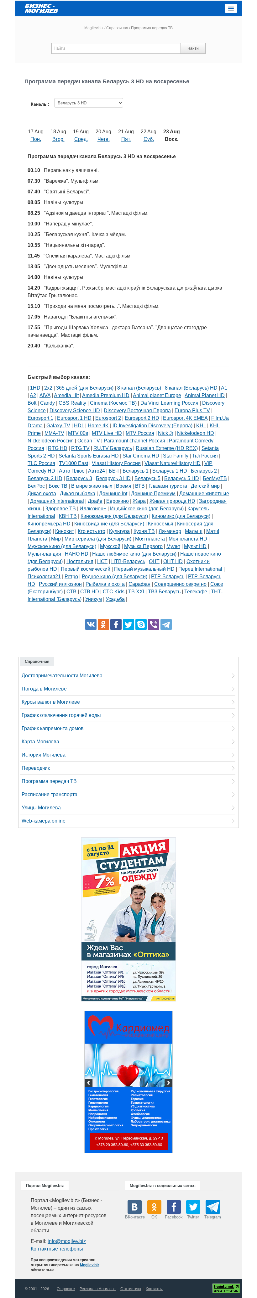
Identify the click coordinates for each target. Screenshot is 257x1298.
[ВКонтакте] (91, 624)
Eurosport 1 (40, 418)
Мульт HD (195, 546)
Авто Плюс (71, 471)
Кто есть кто (91, 531)
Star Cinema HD (141, 455)
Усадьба (115, 599)
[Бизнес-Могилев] (41, 8)
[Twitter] (128, 624)
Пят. (126, 139)
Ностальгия (79, 561)
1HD (35, 388)
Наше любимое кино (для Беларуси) (134, 554)
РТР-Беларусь (167, 576)
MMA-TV (54, 433)
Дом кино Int (113, 493)
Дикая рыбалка (77, 493)
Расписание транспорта (49, 794)
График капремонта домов (53, 728)
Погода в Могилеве (44, 688)
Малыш (193, 531)
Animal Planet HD (205, 395)
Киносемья (160, 523)
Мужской (110, 546)
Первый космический (85, 569)
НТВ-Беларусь (128, 561)
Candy (47, 403)
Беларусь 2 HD (45, 478)
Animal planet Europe (157, 395)
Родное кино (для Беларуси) (114, 576)
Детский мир (205, 486)
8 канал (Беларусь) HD (191, 388)
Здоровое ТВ (60, 508)
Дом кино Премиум (153, 493)
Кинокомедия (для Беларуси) (114, 516)
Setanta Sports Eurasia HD (89, 455)
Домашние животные (204, 493)
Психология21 (44, 576)
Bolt (32, 403)
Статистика (130, 1289)
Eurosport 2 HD (142, 418)
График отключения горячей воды (61, 715)
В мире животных (91, 486)
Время (123, 486)
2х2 (48, 388)
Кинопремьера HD (49, 523)
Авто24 (96, 471)
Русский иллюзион (60, 584)
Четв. (103, 139)
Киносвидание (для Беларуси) (109, 523)
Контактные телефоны (57, 1248)
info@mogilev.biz (67, 1241)
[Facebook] (116, 624)
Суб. (149, 139)
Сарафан (139, 584)
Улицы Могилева (41, 807)
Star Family (175, 455)
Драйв (95, 501)
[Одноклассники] (103, 624)
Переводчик (36, 768)
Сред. (81, 139)
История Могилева (44, 754)
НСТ (102, 561)
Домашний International (57, 501)
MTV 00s (78, 433)
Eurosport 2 (108, 418)
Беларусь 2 (204, 471)
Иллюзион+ (93, 508)
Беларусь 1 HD (169, 471)
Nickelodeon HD (195, 433)
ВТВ (140, 486)
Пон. (35, 139)
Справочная (117, 28)
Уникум (93, 599)
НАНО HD (76, 554)
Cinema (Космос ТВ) (113, 403)
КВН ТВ (68, 516)
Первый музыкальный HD (144, 569)
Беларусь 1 (136, 471)
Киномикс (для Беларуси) (181, 516)
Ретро (71, 576)
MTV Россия (140, 433)
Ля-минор (170, 531)
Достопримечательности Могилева (62, 675)
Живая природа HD (172, 501)
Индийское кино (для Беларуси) (147, 508)
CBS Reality (72, 403)
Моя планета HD (188, 538)
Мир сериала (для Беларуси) (98, 538)
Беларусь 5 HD (181, 478)
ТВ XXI (136, 591)
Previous (89, 1083)
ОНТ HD (173, 561)
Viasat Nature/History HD (172, 463)
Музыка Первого (143, 546)
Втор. (58, 139)
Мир (56, 538)
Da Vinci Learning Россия (169, 403)
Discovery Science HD (75, 410)
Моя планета (150, 538)
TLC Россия (41, 463)
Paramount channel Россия (134, 440)
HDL (79, 425)
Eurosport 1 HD (74, 418)
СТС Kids (113, 591)
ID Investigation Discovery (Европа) (152, 425)
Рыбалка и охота (105, 584)
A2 (33, 395)
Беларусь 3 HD (113, 478)
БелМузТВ (215, 478)
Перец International (200, 569)
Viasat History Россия (116, 463)
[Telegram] (166, 624)
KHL (201, 425)
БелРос (36, 486)
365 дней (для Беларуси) (84, 388)
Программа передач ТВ (49, 781)
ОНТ (154, 561)
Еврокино (117, 501)
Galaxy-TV (58, 425)
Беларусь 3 (79, 478)
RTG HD (57, 448)
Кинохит (64, 531)
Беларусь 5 (147, 478)
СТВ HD (89, 591)
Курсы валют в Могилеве (51, 702)
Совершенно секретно (180, 584)
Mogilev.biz (93, 28)
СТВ (71, 591)
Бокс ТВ (58, 486)
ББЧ (114, 471)
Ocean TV (88, 440)
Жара (139, 501)
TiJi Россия (205, 455)
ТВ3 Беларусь (164, 591)
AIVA (44, 395)
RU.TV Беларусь (112, 448)
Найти (193, 48)
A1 (224, 388)
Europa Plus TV (192, 410)
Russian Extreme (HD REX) (167, 448)
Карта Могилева (40, 741)
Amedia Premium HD (105, 395)
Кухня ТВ (144, 531)
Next (167, 1083)
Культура (119, 531)
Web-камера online (44, 821)
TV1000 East (73, 463)
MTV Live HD (107, 433)
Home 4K (98, 425)
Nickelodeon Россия (51, 440)
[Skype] (141, 624)
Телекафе (195, 591)
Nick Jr (165, 433)
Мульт (173, 546)
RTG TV (80, 448)
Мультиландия (44, 554)
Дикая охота (42, 493)
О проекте (66, 1289)
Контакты (154, 1289)
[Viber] (153, 624)
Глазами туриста (168, 486)
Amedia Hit (66, 395)
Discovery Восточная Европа (137, 410)
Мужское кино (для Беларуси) (62, 546)
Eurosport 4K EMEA (185, 418)
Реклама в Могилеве (98, 1289)
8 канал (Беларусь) (139, 388)
